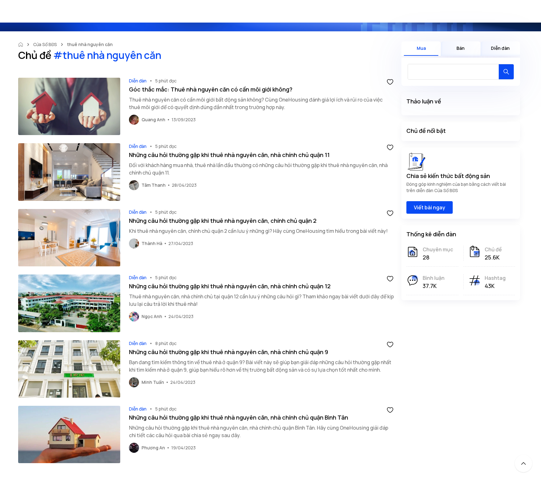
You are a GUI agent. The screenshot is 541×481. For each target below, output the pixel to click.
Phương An (153, 448)
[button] (390, 81)
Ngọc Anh (152, 316)
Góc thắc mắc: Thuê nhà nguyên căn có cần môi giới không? (210, 89)
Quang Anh (153, 120)
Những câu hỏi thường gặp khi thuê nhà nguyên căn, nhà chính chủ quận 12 (230, 286)
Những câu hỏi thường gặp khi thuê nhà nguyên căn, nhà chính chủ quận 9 (228, 352)
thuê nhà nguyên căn (90, 44)
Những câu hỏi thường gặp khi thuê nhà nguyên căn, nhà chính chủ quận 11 (229, 155)
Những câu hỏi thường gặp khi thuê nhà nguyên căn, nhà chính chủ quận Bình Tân (238, 417)
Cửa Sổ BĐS (45, 44)
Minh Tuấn (153, 382)
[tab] (421, 48)
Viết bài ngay (429, 207)
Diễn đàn (138, 81)
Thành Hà (152, 243)
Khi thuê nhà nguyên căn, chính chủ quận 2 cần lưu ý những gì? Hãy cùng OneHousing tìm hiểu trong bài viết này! (258, 230)
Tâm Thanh (154, 185)
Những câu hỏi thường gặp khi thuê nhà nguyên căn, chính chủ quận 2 (223, 220)
